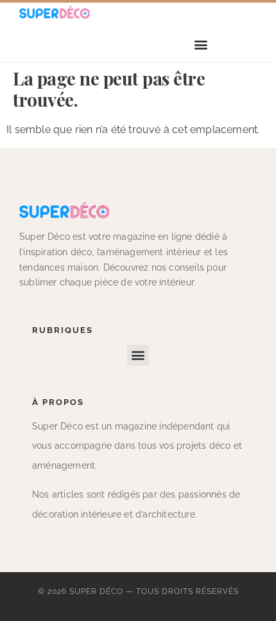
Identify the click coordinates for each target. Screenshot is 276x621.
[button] (201, 44)
